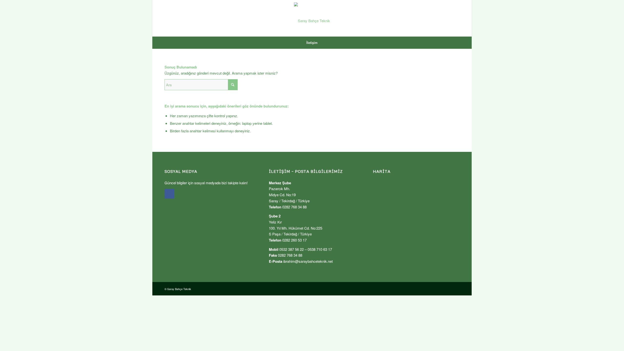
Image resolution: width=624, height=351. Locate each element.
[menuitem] (312, 43)
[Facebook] (169, 194)
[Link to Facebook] (455, 18)
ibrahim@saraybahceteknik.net (308, 261)
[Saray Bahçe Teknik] (312, 18)
